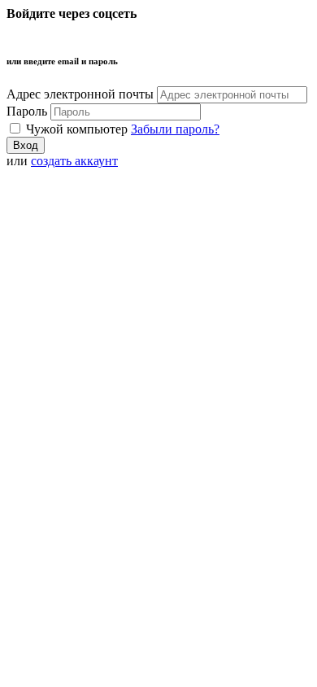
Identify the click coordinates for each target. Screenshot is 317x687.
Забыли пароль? (175, 129)
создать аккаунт (74, 161)
